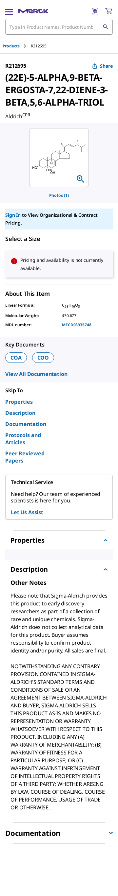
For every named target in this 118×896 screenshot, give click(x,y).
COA (16, 357)
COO (43, 357)
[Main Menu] (9, 11)
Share (106, 66)
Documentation (25, 424)
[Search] (105, 27)
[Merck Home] (33, 11)
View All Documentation (36, 374)
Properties (19, 401)
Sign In (13, 215)
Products (11, 46)
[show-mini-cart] (108, 11)
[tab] (17, 46)
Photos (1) (59, 195)
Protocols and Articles (23, 438)
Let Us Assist (27, 512)
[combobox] (59, 27)
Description (20, 412)
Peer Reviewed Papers (25, 457)
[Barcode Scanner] (95, 11)
